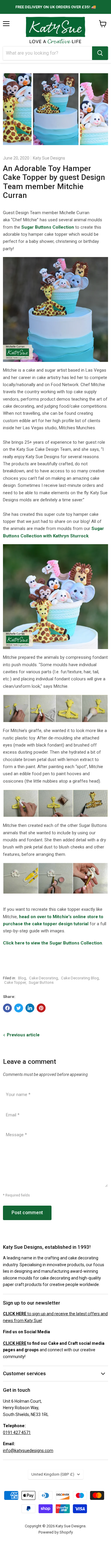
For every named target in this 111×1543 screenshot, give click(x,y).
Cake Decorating (43, 978)
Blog (22, 978)
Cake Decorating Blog (80, 978)
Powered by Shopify (55, 1532)
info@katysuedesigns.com (28, 1450)
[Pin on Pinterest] (41, 1008)
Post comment (27, 1212)
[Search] (100, 53)
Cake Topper (15, 982)
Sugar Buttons (41, 982)
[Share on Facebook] (7, 1008)
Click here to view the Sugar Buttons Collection (52, 943)
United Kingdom (52, 1474)
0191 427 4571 (17, 1432)
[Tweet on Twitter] (18, 1008)
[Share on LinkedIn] (29, 1008)
